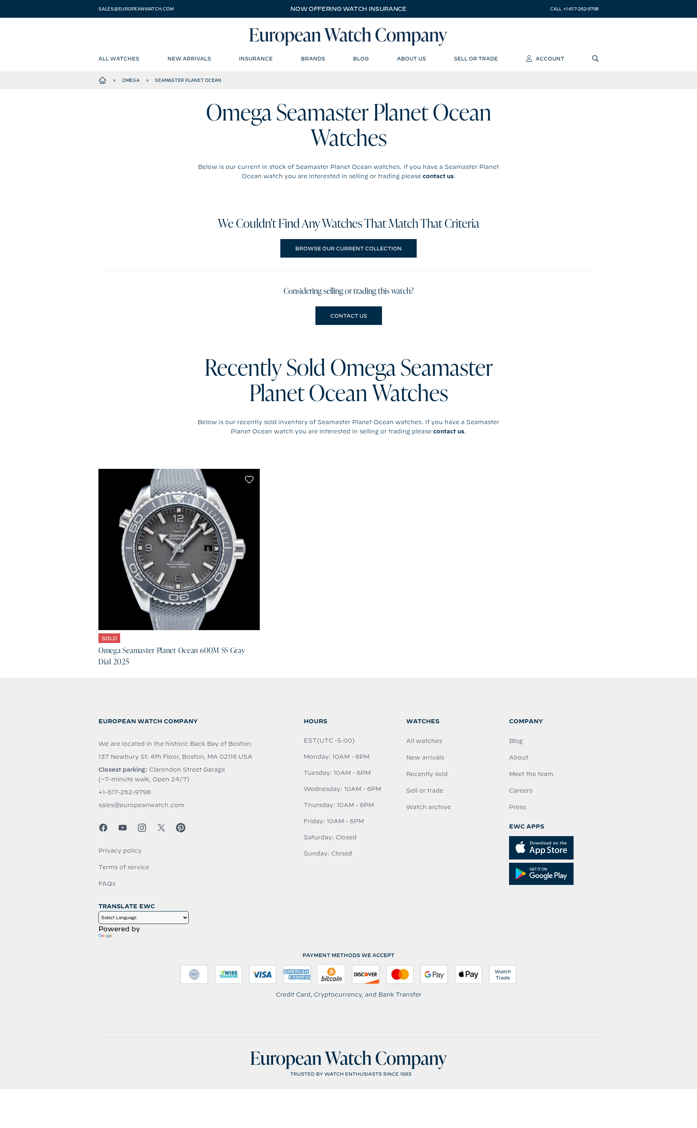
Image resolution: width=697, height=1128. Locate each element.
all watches (118, 58)
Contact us (348, 315)
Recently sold (427, 774)
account (550, 58)
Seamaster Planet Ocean (188, 80)
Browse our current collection (348, 248)
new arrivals (189, 58)
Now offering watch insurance (348, 9)
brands (313, 58)
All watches (424, 741)
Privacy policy (120, 850)
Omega (131, 80)
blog (361, 58)
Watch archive (428, 807)
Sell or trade (424, 790)
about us (411, 58)
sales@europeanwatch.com (135, 8)
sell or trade (476, 58)
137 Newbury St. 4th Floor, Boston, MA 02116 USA (175, 756)
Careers (520, 790)
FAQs (106, 883)
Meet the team (531, 774)
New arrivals (425, 757)
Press (517, 807)
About (518, 757)
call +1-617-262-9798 (574, 8)
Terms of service (123, 867)
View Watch (179, 549)
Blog (516, 741)
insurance (256, 58)
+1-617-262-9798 (124, 792)
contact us (438, 176)
